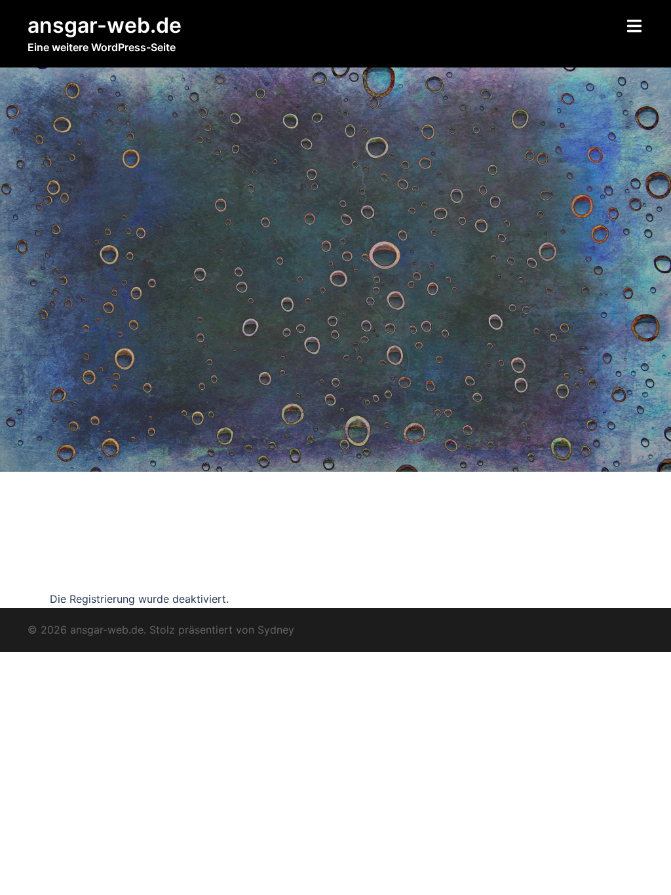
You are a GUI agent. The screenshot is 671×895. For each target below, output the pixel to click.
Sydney (276, 629)
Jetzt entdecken (71, 573)
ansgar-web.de (105, 25)
